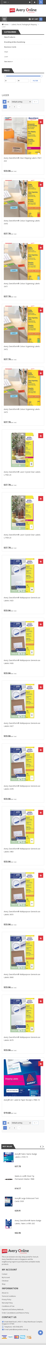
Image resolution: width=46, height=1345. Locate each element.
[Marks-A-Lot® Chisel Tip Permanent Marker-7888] (8, 1179)
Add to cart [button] (40, 121)
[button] (40, 1146)
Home (6, 24)
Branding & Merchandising (14, 42)
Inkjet (6, 52)
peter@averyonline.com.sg (18, 1329)
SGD (5, 2)
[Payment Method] (4, 1337)
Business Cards (10, 47)
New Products (9, 37)
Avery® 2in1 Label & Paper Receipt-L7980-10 (22, 1100)
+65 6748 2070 (18, 1327)
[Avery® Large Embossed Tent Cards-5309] (8, 1201)
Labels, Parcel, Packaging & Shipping (24, 24)
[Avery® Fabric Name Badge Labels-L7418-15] (8, 1157)
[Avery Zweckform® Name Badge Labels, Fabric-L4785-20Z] (8, 1224)
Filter (35, 81)
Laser (6, 57)
